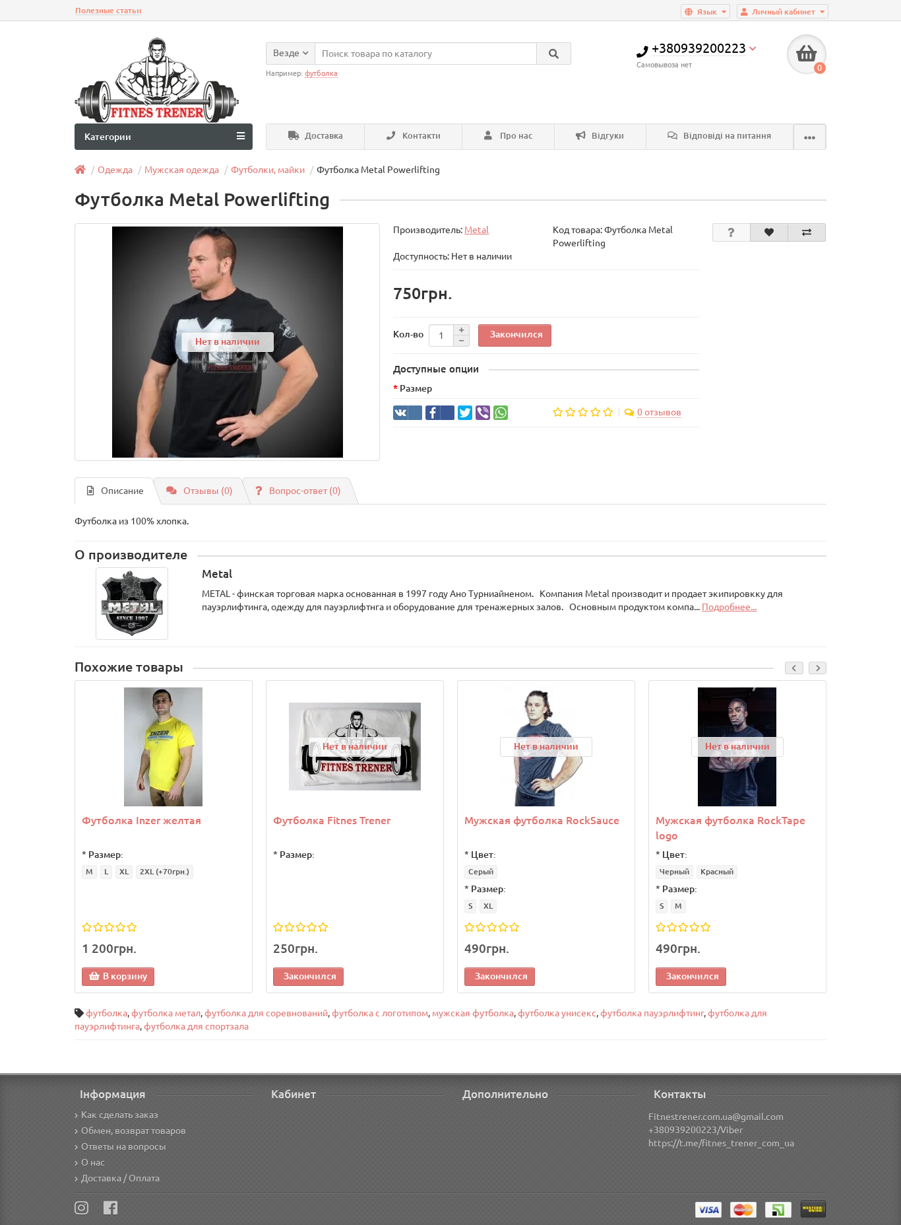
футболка (106, 1013)
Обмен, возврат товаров (133, 1130)
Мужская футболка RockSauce (541, 820)
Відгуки (607, 136)
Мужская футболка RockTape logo (730, 827)
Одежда (115, 169)
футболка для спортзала (196, 1026)
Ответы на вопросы (123, 1146)
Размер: (105, 854)
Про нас (515, 136)
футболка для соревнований (266, 1013)
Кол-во (408, 334)
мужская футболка (473, 1013)
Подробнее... (729, 607)
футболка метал (166, 1013)
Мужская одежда (181, 169)
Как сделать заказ (119, 1114)
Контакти (420, 136)
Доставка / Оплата (120, 1178)
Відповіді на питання (726, 136)
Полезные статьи (108, 10)
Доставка (323, 136)
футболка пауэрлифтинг (652, 1013)
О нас (93, 1162)
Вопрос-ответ (305, 490)
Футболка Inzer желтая (141, 820)
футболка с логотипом (380, 1013)
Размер (416, 388)
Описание (122, 490)
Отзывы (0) (208, 490)
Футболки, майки (268, 169)
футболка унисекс (557, 1013)
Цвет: (483, 854)
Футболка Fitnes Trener (331, 820)
